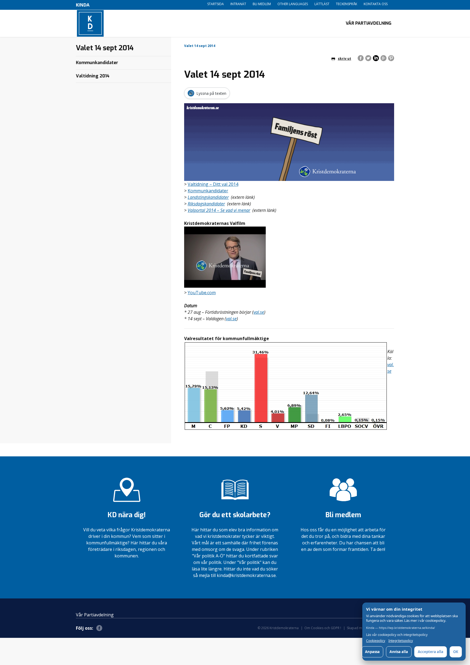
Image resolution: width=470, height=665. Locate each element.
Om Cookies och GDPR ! (322, 628)
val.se (258, 312)
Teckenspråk (346, 4)
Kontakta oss (376, 4)
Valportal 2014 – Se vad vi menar (219, 210)
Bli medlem (262, 4)
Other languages (292, 4)
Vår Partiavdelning (368, 23)
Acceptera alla (430, 651)
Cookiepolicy (375, 640)
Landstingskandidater (208, 197)
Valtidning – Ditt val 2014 (213, 184)
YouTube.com (202, 293)
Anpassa (372, 651)
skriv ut (344, 58)
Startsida (215, 4)
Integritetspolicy (400, 640)
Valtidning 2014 (92, 76)
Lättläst (321, 4)
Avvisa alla (398, 651)
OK (455, 651)
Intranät (238, 4)
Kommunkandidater (208, 191)
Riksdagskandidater (206, 204)
